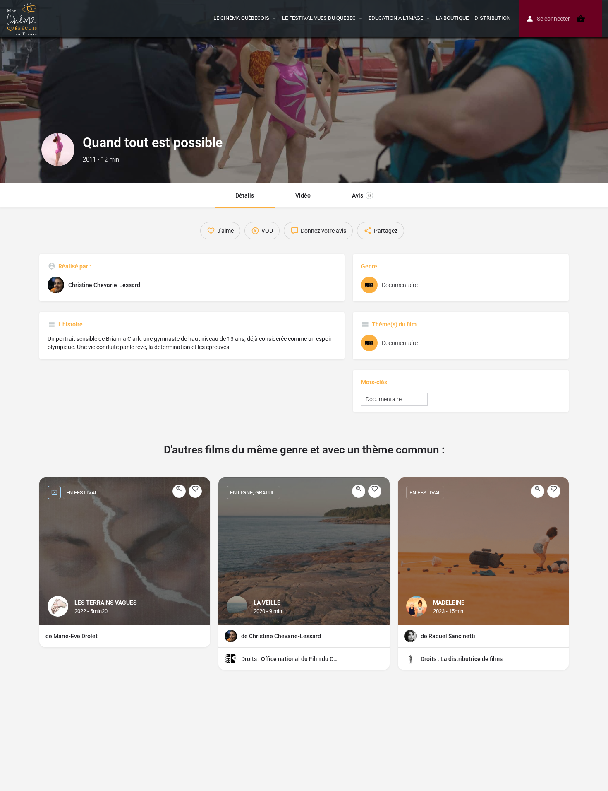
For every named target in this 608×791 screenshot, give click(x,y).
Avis (361, 195)
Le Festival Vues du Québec (319, 18)
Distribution (492, 18)
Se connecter (553, 18)
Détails (244, 195)
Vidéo (303, 195)
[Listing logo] (57, 149)
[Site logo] (23, 17)
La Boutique (452, 18)
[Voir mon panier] (580, 18)
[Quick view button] (179, 491)
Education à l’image (396, 18)
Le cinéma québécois (241, 18)
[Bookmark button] (195, 491)
